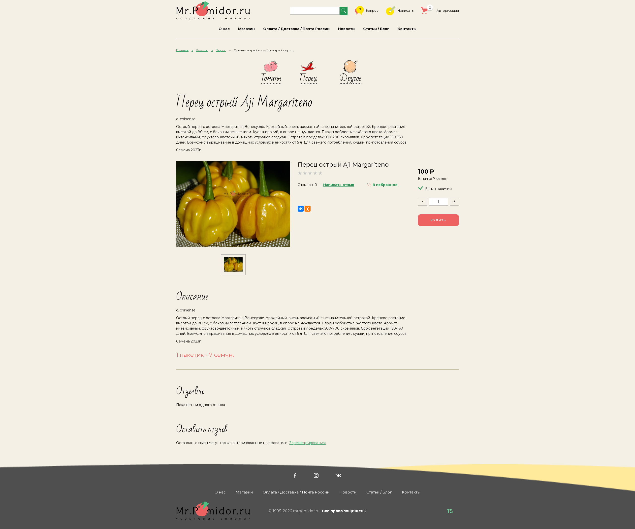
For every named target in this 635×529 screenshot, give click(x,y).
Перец (221, 50)
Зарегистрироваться (307, 443)
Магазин (246, 29)
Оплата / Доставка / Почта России (296, 29)
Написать (405, 10)
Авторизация (448, 10)
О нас (224, 29)
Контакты (407, 29)
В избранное (385, 185)
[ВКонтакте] (301, 209)
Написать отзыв (338, 185)
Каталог (202, 50)
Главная (182, 50)
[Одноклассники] (308, 209)
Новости (346, 29)
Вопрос (372, 10)
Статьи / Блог (376, 29)
